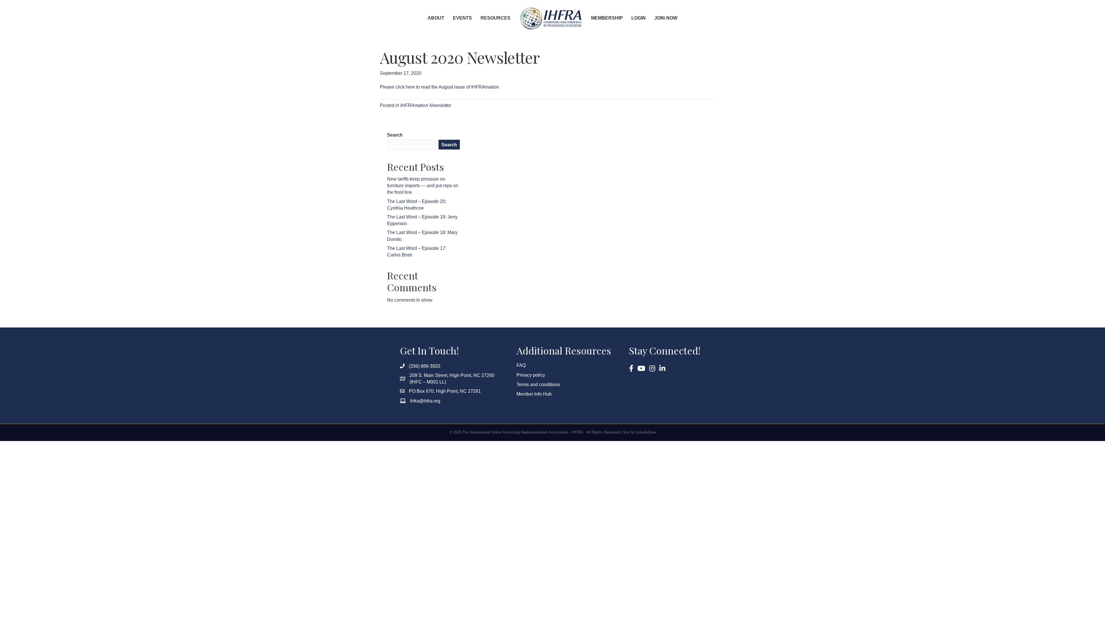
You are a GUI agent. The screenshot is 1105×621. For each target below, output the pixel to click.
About (436, 18)
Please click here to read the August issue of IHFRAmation (439, 87)
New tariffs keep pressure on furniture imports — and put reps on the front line (422, 186)
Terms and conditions (538, 384)
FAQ (521, 365)
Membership (607, 18)
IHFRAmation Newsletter (425, 105)
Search (395, 135)
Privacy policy (531, 375)
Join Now (665, 18)
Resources (495, 18)
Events (462, 18)
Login (638, 18)
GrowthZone (646, 432)
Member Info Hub (534, 394)
